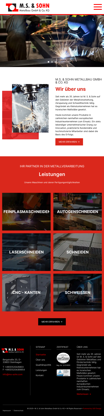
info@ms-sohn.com (12, 374)
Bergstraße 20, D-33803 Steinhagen (12, 360)
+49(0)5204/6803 (14, 367)
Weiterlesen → (84, 394)
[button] (48, 62)
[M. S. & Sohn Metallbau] (27, 7)
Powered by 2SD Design (92, 408)
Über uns (40, 359)
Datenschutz (18, 410)
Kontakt (40, 375)
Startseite (41, 354)
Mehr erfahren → (69, 141)
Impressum (7, 410)
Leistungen (41, 370)
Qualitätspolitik (43, 364)
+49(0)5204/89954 (15, 369)
